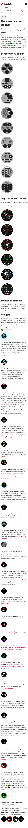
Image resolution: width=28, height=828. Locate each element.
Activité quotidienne (6, 355)
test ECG (11, 618)
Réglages (23, 11)
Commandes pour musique (8, 688)
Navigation (4, 554)
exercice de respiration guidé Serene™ (12, 666)
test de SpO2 (13, 633)
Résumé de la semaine (18, 501)
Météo (5, 456)
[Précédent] (2, 16)
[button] (24, 7)
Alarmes (3, 759)
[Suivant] (5, 16)
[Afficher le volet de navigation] (26, 4)
